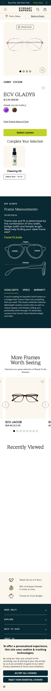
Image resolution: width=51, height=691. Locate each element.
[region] (25, 2)
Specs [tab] (26, 290)
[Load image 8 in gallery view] (30, 71)
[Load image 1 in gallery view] (20, 71)
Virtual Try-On (26, 27)
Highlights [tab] (11, 290)
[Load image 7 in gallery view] (27, 71)
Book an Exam (37, 16)
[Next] (47, 3)
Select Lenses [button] (25, 132)
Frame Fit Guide (13, 237)
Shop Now (38, 3)
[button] (5, 9)
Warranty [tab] (39, 290)
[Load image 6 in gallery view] (24, 71)
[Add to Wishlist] (43, 88)
